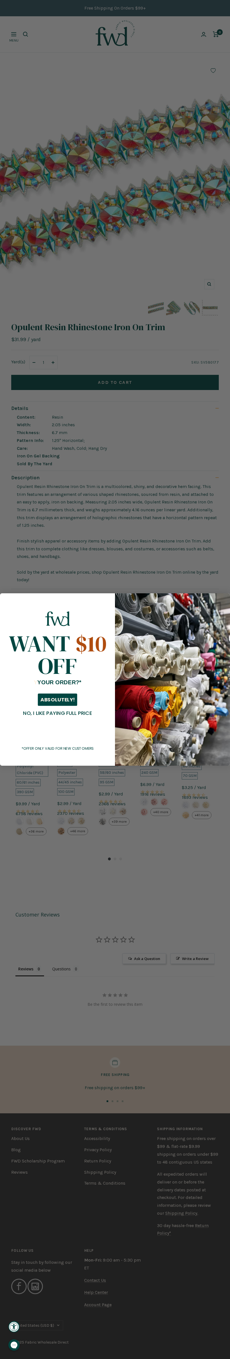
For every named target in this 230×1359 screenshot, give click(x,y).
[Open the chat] (14, 1345)
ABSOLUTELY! (57, 699)
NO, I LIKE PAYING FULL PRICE (57, 713)
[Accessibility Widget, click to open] (14, 1326)
